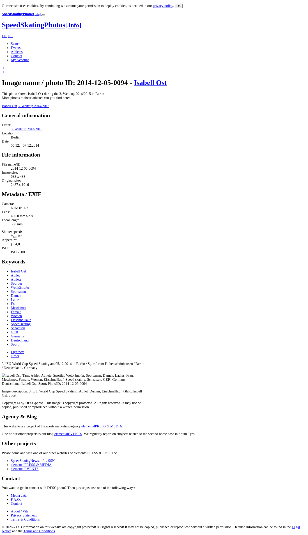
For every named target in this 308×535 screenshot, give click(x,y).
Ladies (15, 300)
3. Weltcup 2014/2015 (33, 106)
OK (179, 6)
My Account (20, 60)
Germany (17, 336)
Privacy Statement (24, 515)
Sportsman (18, 291)
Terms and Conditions (39, 531)
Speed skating (21, 324)
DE (10, 36)
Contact (16, 56)
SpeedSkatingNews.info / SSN (33, 461)
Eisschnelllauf (21, 320)
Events (16, 48)
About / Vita (19, 511)
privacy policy (163, 6)
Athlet (15, 275)
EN (4, 36)
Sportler (16, 283)
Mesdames (18, 308)
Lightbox (17, 352)
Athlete (16, 279)
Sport (14, 344)
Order (15, 356)
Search (16, 44)
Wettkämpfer (20, 287)
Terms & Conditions (25, 519)
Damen (16, 295)
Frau (14, 304)
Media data (19, 495)
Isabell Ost (150, 82)
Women (16, 316)
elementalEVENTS (68, 434)
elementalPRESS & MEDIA (101, 426)
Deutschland (20, 340)
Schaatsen (18, 328)
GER (14, 332)
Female (16, 312)
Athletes (17, 52)
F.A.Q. (16, 499)
